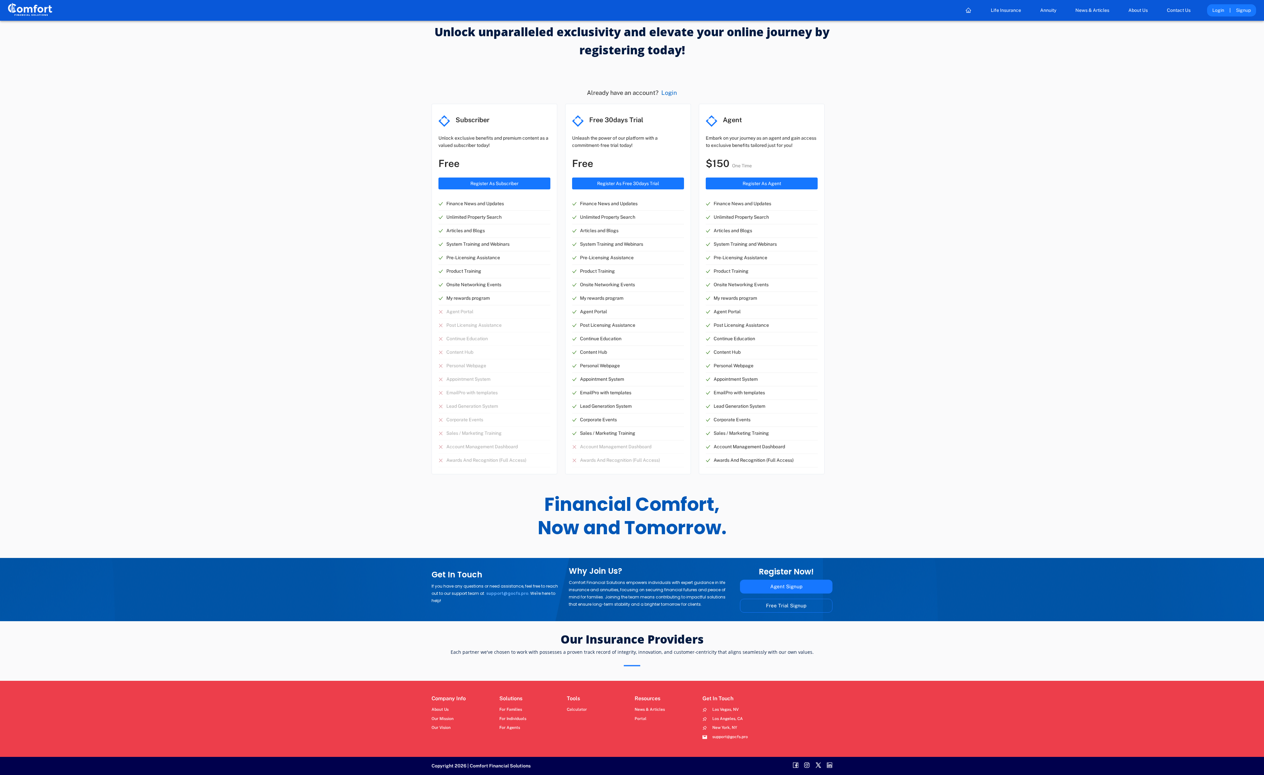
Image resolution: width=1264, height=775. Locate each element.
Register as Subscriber (494, 183)
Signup (1243, 10)
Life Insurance (1006, 10)
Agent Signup (786, 586)
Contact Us (1179, 10)
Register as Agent (762, 183)
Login (1218, 10)
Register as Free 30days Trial (628, 183)
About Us (1138, 10)
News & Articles (1092, 10)
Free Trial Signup (786, 605)
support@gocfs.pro (507, 593)
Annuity (1048, 10)
